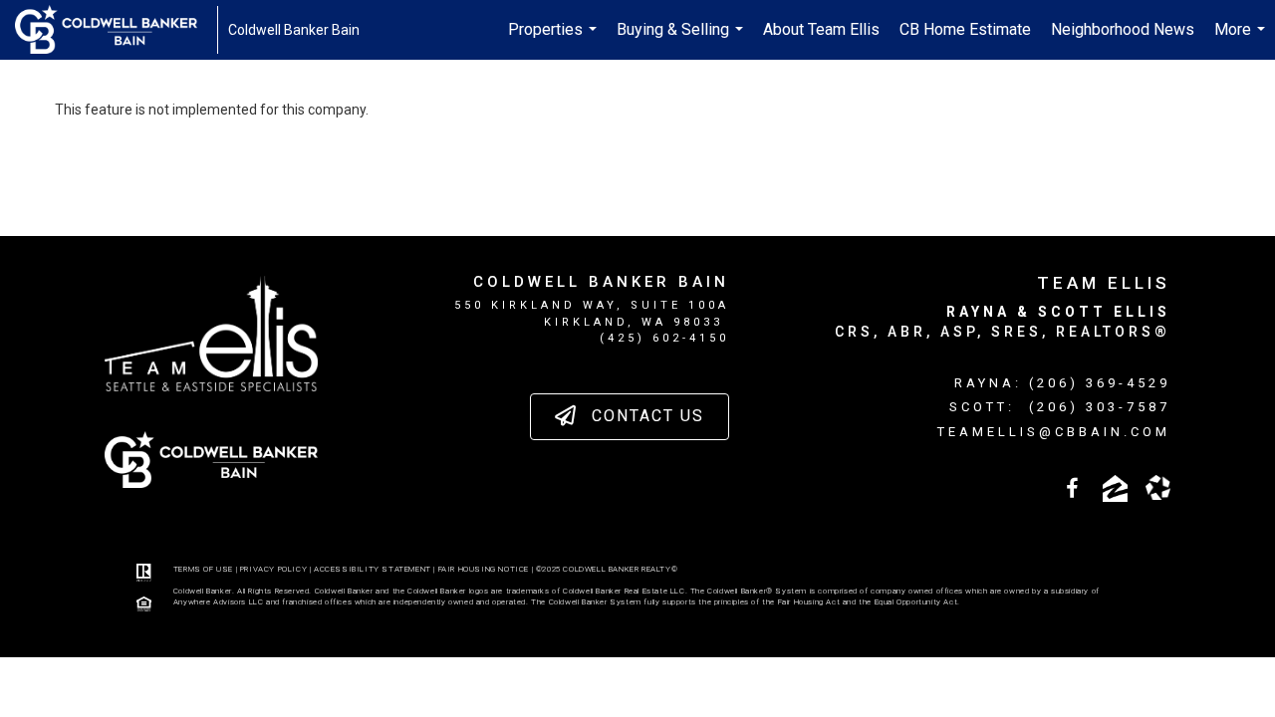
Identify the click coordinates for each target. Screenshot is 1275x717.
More (1242, 40)
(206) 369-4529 (1099, 382)
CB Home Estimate (965, 29)
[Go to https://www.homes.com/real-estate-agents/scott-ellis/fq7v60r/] (1158, 487)
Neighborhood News (1122, 29)
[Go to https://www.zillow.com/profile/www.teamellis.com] (1115, 488)
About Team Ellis (821, 29)
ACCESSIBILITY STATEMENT (372, 569)
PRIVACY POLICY (273, 569)
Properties (555, 40)
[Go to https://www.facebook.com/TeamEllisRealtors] (1072, 491)
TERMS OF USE (203, 569)
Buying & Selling (682, 40)
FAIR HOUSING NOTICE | (487, 569)
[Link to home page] (116, 30)
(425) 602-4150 (664, 338)
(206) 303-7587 (1099, 406)
